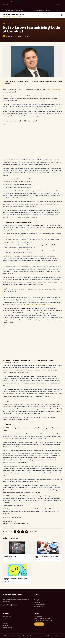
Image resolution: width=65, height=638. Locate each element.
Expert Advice (37, 608)
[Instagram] (59, 10)
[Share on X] (18, 531)
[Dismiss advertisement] (61, 4)
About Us (47, 635)
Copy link (34, 531)
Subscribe (41, 10)
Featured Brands (38, 606)
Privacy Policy (59, 635)
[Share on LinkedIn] (22, 531)
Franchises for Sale (39, 602)
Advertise (35, 10)
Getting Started (38, 600)
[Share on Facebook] (15, 531)
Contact (52, 635)
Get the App (48, 10)
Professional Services (40, 604)
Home (35, 597)
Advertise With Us (7, 627)
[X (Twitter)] (57, 10)
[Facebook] (54, 10)
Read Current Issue (8, 616)
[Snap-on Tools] (33, 4)
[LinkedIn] (15, 605)
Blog (4, 621)
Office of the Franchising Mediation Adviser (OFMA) (36, 304)
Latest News (6, 618)
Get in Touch (39, 624)
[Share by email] (26, 531)
